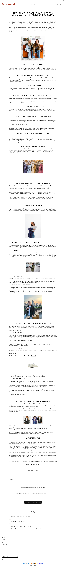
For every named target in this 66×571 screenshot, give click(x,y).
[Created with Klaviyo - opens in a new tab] (33, 299)
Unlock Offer (46, 289)
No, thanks (46, 296)
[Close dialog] (52, 272)
